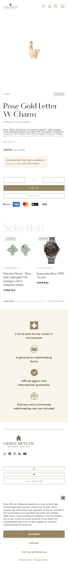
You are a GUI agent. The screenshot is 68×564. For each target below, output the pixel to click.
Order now (34, 188)
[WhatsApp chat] (4, 454)
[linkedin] (19, 454)
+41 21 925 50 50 (34, 481)
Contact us (11, 164)
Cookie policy (25, 559)
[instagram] (14, 454)
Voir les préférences (34, 552)
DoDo (6, 94)
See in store (33, 196)
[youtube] (24, 454)
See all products (56, 301)
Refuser (34, 543)
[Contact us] (34, 475)
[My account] (49, 6)
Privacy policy (41, 559)
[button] (63, 497)
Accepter (34, 534)
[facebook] (9, 454)
